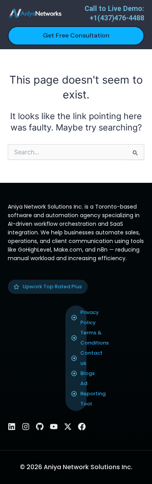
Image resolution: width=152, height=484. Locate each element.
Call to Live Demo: (114, 8)
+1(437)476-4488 (117, 18)
